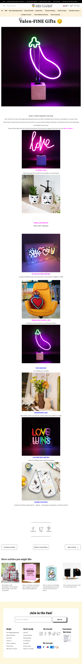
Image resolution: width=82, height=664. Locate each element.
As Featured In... (27, 640)
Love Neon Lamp (41, 170)
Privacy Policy (9, 646)
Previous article (9, 547)
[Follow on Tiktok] (54, 634)
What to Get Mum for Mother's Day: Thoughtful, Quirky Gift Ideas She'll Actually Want (31, 587)
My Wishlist (26, 643)
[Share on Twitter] (41, 529)
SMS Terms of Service (11, 648)
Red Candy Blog (27, 638)
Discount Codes (27, 646)
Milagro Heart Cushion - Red (41, 320)
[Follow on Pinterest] (50, 634)
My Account (9, 638)
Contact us (8, 640)
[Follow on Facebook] (45, 634)
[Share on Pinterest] (49, 529)
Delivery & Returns (10, 635)
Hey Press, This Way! (28, 648)
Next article (72, 547)
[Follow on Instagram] (41, 634)
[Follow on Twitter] (58, 634)
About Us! (25, 632)
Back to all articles (41, 547)
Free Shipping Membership (12, 632)
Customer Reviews (27, 635)
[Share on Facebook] (33, 529)
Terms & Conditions (11, 643)
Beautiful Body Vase (41, 413)
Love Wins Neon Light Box (41, 457)
